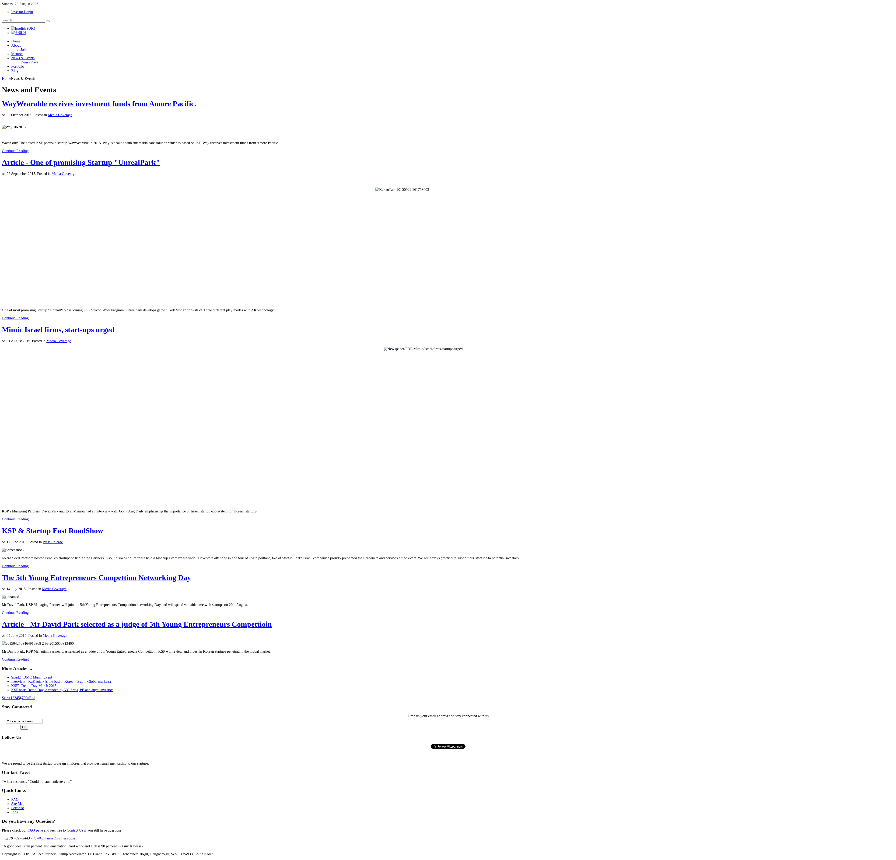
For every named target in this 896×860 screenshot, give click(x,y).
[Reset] (48, 21)
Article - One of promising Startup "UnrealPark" (81, 162)
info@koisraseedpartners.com (53, 838)
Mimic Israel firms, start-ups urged (58, 329)
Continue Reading (15, 151)
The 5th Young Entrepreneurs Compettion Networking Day (96, 577)
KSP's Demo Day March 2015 (33, 686)
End (32, 698)
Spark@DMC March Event (31, 677)
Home (6, 78)
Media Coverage (60, 115)
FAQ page (35, 830)
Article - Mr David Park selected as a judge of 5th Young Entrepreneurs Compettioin (137, 624)
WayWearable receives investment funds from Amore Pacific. (99, 103)
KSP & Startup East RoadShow (52, 530)
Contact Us (75, 830)
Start (5, 698)
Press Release (53, 542)
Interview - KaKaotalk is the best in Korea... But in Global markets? (61, 681)
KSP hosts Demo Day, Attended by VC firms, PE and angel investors (62, 690)
